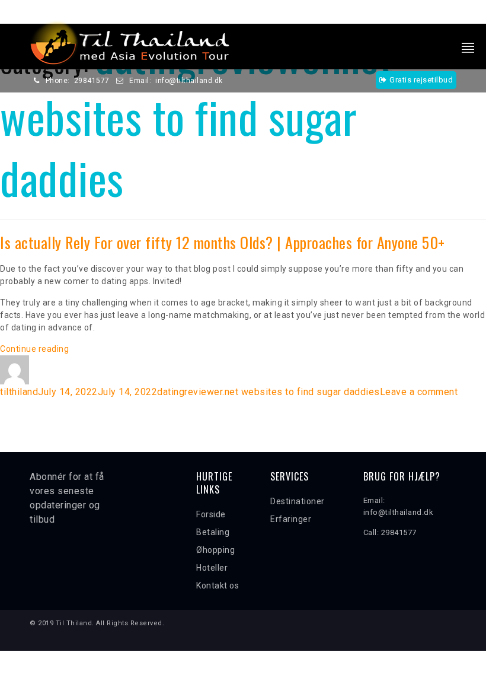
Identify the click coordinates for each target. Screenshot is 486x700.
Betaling (212, 532)
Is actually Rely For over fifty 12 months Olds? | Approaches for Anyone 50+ (222, 242)
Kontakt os (217, 585)
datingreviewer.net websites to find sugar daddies (268, 391)
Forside (211, 514)
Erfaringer (290, 519)
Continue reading (34, 349)
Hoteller (212, 567)
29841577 (92, 81)
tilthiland (19, 391)
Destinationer (297, 501)
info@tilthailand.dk (189, 81)
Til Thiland (74, 623)
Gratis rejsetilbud (421, 79)
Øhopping (215, 550)
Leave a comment (419, 391)
